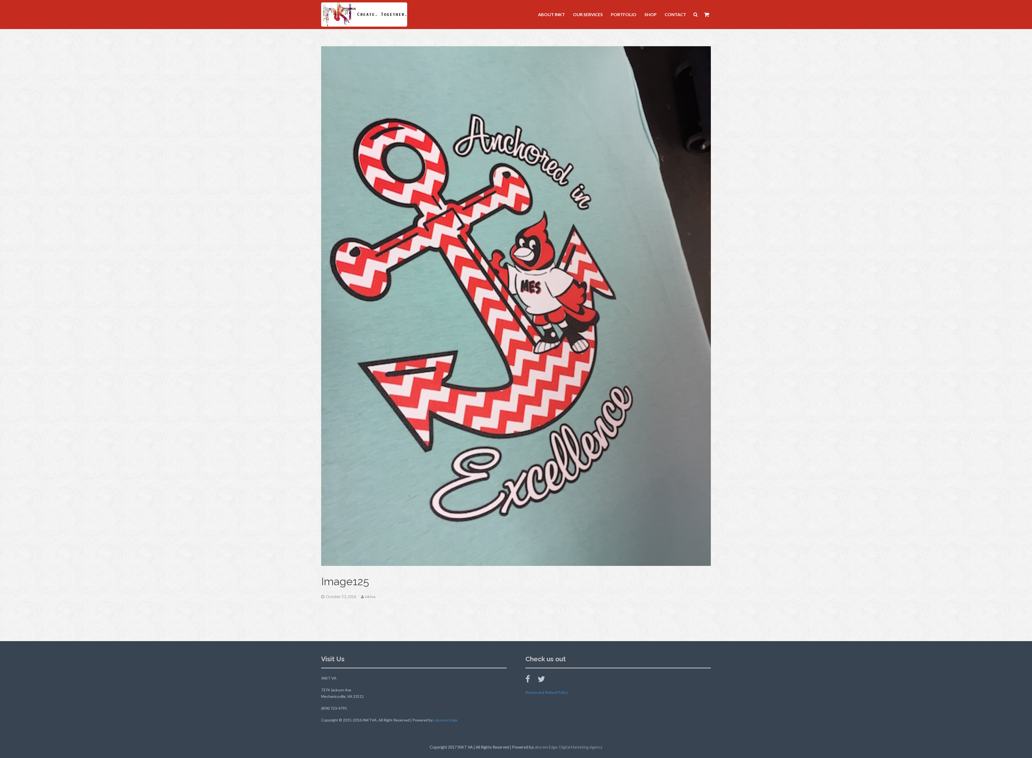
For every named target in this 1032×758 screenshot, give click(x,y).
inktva (370, 596)
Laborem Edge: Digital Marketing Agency (567, 747)
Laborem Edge (445, 720)
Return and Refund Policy (546, 692)
